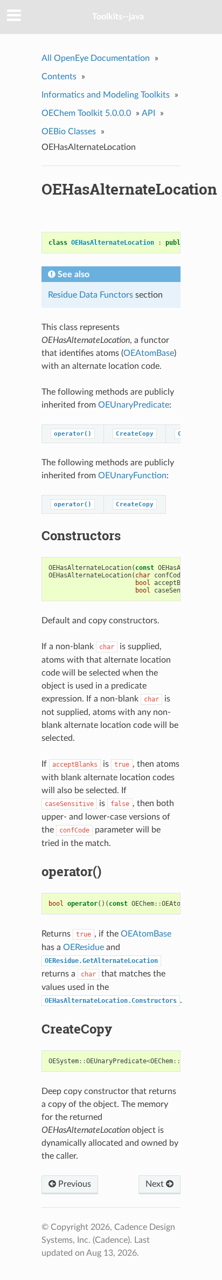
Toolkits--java (118, 16)
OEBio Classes (68, 131)
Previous (73, 1184)
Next (155, 1184)
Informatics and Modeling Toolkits (105, 95)
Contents (59, 76)
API (148, 113)
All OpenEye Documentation (95, 58)
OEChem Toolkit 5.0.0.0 (86, 113)
